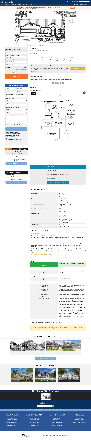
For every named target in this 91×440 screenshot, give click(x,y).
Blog (47, 409)
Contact (59, 409)
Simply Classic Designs (57, 422)
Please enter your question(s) (12, 115)
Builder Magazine (80, 421)
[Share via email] (53, 83)
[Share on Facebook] (58, 83)
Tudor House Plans (11, 425)
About (54, 409)
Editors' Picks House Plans (34, 418)
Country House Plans (11, 418)
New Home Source (79, 418)
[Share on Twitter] (60, 83)
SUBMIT (72, 7)
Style (12, 4)
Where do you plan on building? (13, 107)
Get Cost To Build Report (16, 163)
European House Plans (11, 421)
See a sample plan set (35, 233)
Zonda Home (80, 424)
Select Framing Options (11, 59)
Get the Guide (16, 182)
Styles (36, 409)
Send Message (16, 129)
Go (89, 1)
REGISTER (81, 4)
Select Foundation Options (12, 55)
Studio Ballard (57, 424)
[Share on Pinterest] (63, 83)
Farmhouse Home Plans (11, 422)
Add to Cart (16, 76)
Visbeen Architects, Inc (57, 425)
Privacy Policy (35, 8)
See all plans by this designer (45, 358)
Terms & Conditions (27, 8)
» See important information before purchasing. (41, 254)
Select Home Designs (57, 421)
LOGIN (86, 4)
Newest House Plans (34, 424)
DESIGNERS (25, 4)
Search (31, 409)
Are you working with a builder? (12, 103)
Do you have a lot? (9, 98)
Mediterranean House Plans (42, 50)
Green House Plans (34, 421)
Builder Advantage (79, 419)
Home (31, 50)
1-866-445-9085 (21, 72)
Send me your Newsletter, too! (14, 124)
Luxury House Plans (34, 422)
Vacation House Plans (34, 427)
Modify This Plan (78, 68)
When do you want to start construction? (15, 94)
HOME (2, 4)
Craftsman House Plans (11, 419)
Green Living (57, 418)
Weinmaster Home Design (57, 427)
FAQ (50, 409)
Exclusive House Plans (34, 419)
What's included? (9, 50)
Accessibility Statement (63, 435)
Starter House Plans (34, 425)
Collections (41, 409)
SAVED (76, 4)
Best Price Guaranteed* (21, 69)
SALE (31, 4)
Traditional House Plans (11, 424)
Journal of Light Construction (79, 422)
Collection (18, 4)
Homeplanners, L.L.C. (57, 419)
